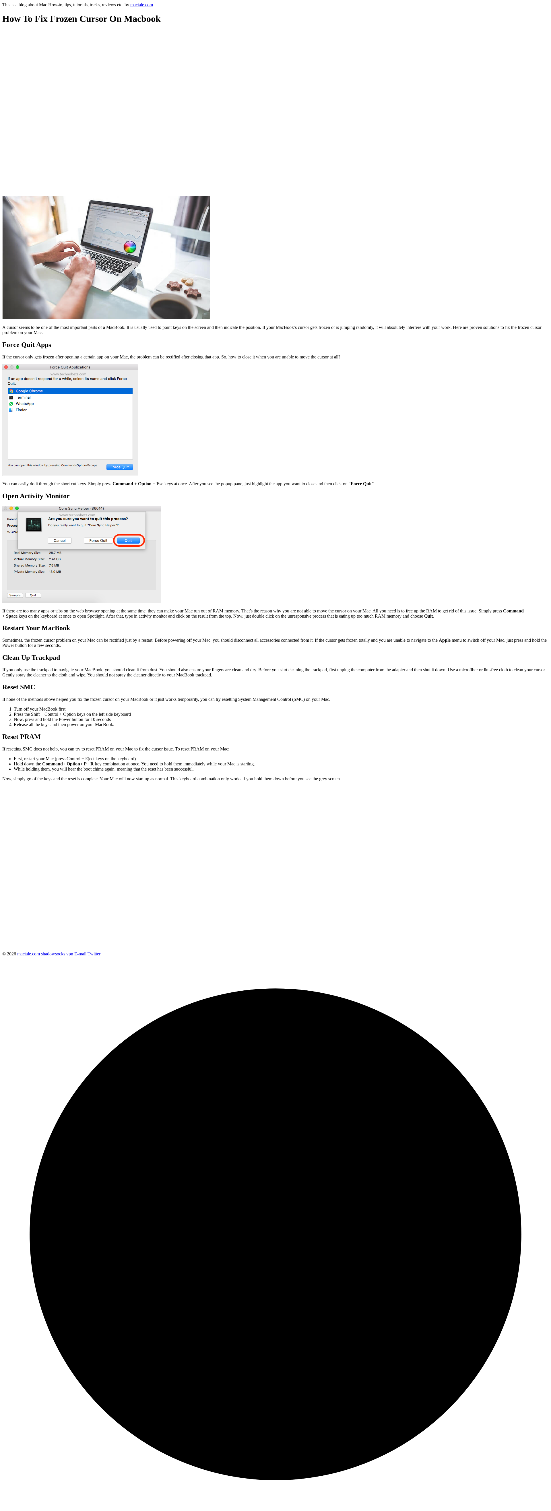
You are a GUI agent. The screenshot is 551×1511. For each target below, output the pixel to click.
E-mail (80, 953)
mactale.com (141, 4)
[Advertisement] (174, 70)
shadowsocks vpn (57, 953)
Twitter (94, 953)
